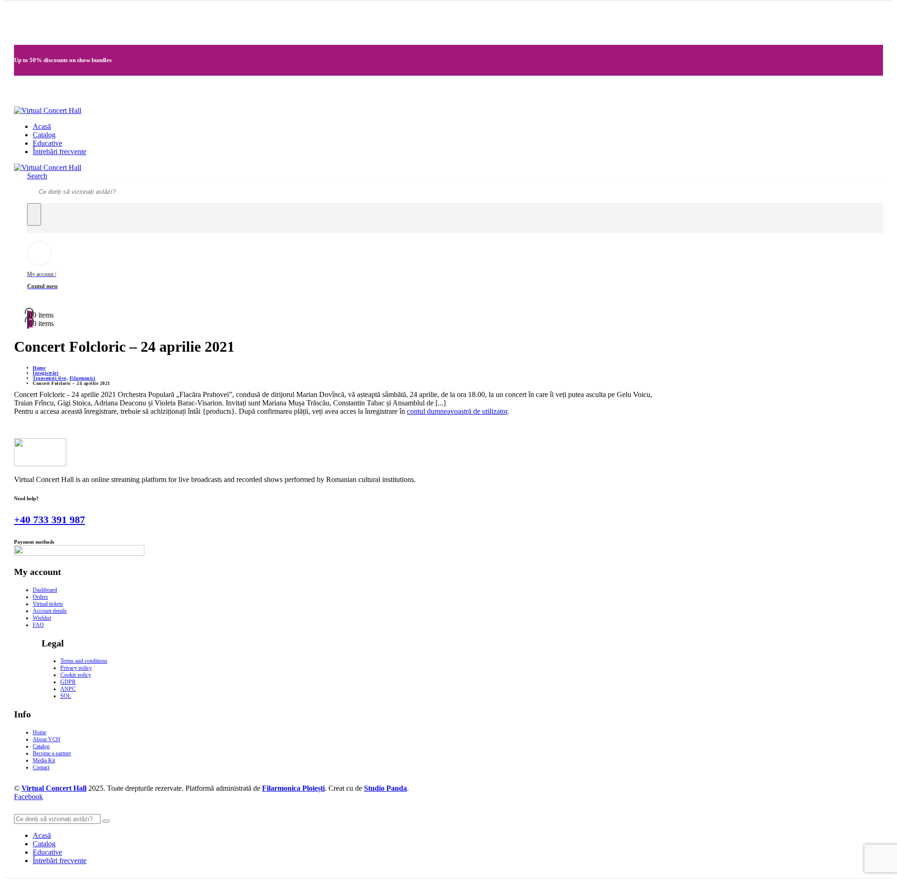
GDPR (68, 682)
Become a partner (52, 753)
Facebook (28, 797)
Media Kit (44, 760)
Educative (47, 143)
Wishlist (42, 618)
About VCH (46, 739)
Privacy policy (76, 668)
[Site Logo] (47, 110)
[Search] (34, 214)
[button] (37, 176)
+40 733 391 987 (49, 519)
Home (39, 732)
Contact (41, 767)
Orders (40, 597)
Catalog (44, 135)
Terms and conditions (83, 661)
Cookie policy (75, 675)
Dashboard (45, 590)
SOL (65, 696)
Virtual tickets (48, 604)
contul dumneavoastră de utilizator (457, 411)
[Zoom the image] (342, 453)
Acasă (42, 126)
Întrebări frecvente (59, 152)
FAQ (38, 625)
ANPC (68, 689)
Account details (50, 611)
